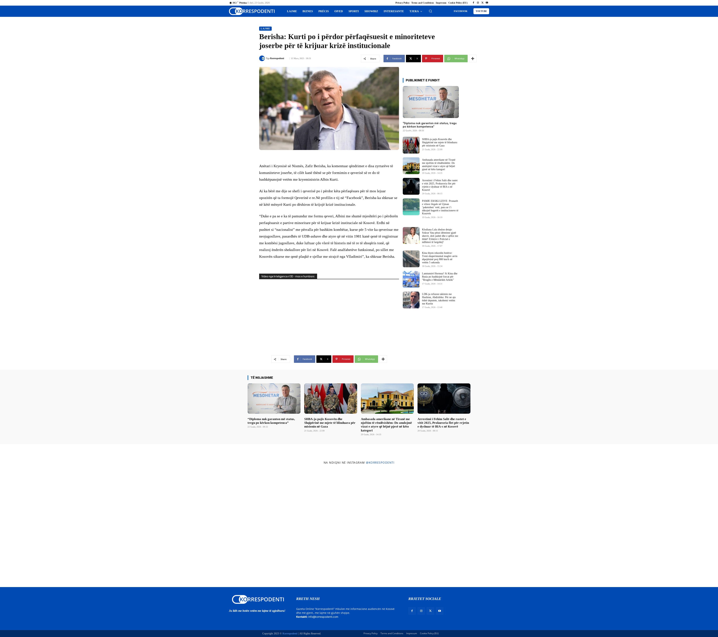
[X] (482, 3)
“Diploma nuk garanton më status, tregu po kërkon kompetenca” (430, 125)
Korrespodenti (277, 58)
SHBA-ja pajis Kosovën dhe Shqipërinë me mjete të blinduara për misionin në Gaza (439, 142)
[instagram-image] (59, 526)
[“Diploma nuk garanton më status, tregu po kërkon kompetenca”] (431, 102)
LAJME (265, 28)
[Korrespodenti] (262, 58)
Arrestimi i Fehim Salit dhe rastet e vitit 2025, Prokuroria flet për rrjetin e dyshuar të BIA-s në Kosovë (443, 422)
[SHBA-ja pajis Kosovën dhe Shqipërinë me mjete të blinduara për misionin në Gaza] (411, 145)
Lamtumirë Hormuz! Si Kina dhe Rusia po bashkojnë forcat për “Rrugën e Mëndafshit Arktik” (439, 276)
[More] (473, 58)
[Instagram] (478, 3)
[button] (430, 11)
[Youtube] (487, 3)
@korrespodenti (380, 462)
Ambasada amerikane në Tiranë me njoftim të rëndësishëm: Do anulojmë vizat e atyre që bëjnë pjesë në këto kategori (386, 424)
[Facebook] (473, 3)
